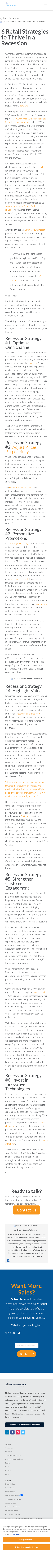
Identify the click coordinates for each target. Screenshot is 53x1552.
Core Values (9, 1448)
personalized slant (19, 579)
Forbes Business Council (21, 487)
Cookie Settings (10, 1492)
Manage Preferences (26, 1539)
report (40, 167)
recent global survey (18, 543)
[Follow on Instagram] (18, 1432)
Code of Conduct (10, 1503)
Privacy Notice (10, 1484)
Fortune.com (27, 816)
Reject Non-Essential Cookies (26, 1547)
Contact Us (26, 1210)
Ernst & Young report (35, 229)
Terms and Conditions (12, 1507)
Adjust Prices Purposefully (21, 449)
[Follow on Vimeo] (23, 1432)
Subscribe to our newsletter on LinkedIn (25, 1425)
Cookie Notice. (15, 1534)
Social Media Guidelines (13, 1499)
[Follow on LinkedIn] (7, 1432)
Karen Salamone (11, 18)
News (7, 1467)
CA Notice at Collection (12, 1514)
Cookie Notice (9, 1488)
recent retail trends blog (28, 713)
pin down (24, 105)
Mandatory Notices (11, 1511)
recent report (38, 992)
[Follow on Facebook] (12, 1432)
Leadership (8, 1452)
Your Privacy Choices (12, 1496)
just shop (33, 363)
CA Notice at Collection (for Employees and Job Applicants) (24, 1518)
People (7, 1463)
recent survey (40, 604)
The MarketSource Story (13, 1455)
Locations (8, 1470)
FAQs (7, 1474)
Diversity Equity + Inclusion (14, 1459)
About (8, 1444)
